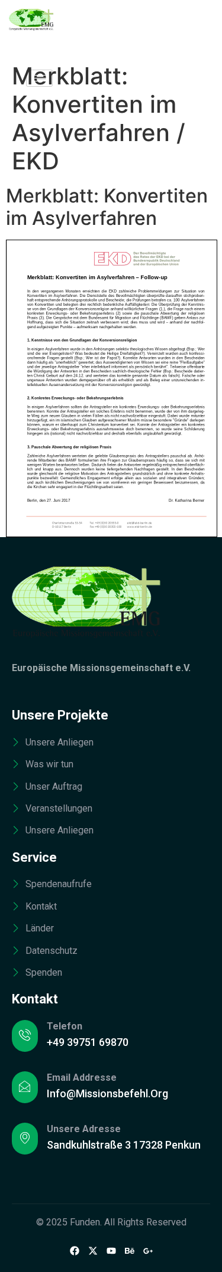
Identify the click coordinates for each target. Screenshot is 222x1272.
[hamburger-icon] (39, 78)
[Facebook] (74, 1250)
